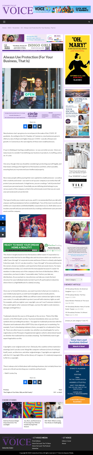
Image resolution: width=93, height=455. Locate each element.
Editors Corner (66, 441)
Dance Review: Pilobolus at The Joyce (77, 300)
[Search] (89, 22)
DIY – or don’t (58, 391)
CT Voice (59, 453)
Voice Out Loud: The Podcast (41, 446)
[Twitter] (30, 126)
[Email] (39, 126)
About (64, 443)
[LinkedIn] (35, 126)
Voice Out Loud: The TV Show (41, 443)
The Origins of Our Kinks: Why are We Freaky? (17, 391)
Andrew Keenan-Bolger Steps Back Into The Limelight (11, 422)
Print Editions (36, 441)
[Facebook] (25, 126)
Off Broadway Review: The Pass (75, 295)
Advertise (35, 448)
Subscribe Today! (7, 448)
